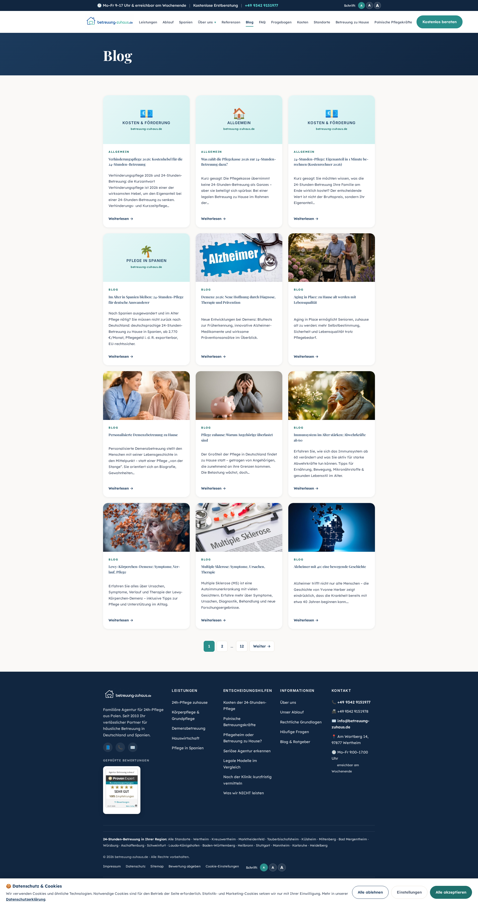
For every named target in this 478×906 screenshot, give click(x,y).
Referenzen (231, 22)
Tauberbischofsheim (283, 839)
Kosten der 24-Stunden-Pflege (244, 705)
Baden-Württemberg (218, 845)
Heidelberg (318, 845)
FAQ (262, 22)
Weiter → (262, 646)
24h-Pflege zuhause (190, 702)
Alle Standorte (179, 839)
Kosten (302, 22)
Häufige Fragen (294, 731)
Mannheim (281, 845)
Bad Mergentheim (353, 839)
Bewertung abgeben (185, 866)
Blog (249, 22)
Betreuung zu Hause (352, 22)
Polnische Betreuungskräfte (239, 721)
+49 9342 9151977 (261, 5)
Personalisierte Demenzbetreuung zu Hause (143, 434)
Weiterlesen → (121, 218)
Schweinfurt (156, 845)
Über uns (205, 22)
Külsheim (308, 839)
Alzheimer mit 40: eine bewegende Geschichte (330, 566)
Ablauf (168, 22)
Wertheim (201, 839)
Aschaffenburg (132, 845)
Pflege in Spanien (188, 748)
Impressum (112, 866)
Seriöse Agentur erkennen (247, 751)
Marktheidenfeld (251, 839)
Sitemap (157, 866)
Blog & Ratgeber (295, 741)
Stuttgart (263, 845)
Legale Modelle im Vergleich (240, 763)
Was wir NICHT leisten (243, 793)
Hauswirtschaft (185, 738)
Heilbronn (245, 845)
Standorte (322, 22)
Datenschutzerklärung (25, 899)
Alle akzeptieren (451, 892)
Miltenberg (327, 839)
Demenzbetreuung (188, 728)
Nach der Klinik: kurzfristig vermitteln (247, 780)
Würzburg (110, 845)
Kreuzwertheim (224, 839)
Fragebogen (281, 22)
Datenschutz (135, 866)
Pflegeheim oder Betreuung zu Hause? (242, 738)
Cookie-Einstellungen (222, 866)
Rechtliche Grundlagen (301, 722)
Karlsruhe (299, 845)
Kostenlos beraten (439, 21)
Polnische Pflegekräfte (393, 22)
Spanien (185, 22)
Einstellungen (409, 892)
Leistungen (148, 22)
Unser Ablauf (292, 712)
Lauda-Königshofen (184, 845)
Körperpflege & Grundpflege (185, 715)
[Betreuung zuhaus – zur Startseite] (109, 21)
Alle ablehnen (370, 892)
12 (242, 646)
